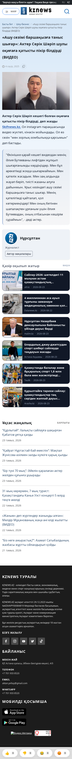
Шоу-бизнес (23, 24)
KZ (68, 2)
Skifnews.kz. (11, 127)
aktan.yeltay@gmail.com (14, 683)
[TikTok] (41, 641)
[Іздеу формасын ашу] (67, 11)
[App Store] (36, 712)
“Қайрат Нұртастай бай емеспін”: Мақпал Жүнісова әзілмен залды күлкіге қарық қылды (34, 452)
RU (63, 2)
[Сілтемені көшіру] (24, 66)
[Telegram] (32, 641)
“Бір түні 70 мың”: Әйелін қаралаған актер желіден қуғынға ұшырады (32, 473)
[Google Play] (36, 722)
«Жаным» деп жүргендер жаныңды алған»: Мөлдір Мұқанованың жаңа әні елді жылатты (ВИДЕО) (35, 520)
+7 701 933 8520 (10, 673)
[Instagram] (14, 641)
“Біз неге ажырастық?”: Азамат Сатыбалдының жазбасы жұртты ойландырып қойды (35, 542)
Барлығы (63, 422)
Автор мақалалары (19, 254)
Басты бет (7, 24)
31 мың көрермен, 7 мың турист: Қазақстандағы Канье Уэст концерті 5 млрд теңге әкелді (33, 495)
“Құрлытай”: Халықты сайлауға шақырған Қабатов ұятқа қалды (32, 432)
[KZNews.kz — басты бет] (36, 10)
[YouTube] (23, 641)
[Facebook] (6, 641)
